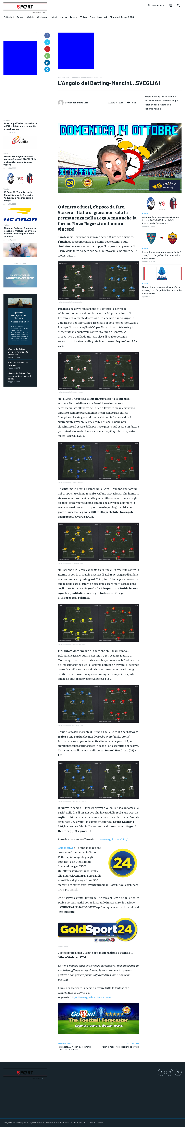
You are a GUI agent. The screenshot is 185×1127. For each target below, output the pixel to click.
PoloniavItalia (152, 104)
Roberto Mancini (153, 108)
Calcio (5, 153)
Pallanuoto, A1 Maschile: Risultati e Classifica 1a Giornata (74, 1048)
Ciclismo (6, 120)
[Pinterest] (47, 49)
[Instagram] (169, 1072)
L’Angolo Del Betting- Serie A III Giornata (19, 315)
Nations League (153, 100)
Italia (164, 96)
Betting (156, 96)
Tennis (6, 189)
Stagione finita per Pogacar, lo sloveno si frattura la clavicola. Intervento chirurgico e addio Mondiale (19, 232)
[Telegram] (47, 69)
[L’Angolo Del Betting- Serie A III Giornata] (20, 303)
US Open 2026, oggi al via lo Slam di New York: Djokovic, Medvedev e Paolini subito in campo (18, 196)
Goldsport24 (65, 847)
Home (60, 77)
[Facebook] (47, 35)
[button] (178, 5)
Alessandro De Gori (20, 321)
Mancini (172, 96)
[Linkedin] (47, 63)
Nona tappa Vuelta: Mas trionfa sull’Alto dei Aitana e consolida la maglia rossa (20, 126)
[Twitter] (47, 42)
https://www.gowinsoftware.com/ (91, 997)
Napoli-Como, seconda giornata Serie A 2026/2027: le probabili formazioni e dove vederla (162, 290)
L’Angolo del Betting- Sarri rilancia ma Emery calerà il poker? (19, 376)
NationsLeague (170, 100)
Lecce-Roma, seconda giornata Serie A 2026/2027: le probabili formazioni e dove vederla (161, 255)
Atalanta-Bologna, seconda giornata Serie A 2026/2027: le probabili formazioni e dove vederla (19, 160)
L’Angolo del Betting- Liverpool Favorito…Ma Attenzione (18, 352)
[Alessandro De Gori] (61, 102)
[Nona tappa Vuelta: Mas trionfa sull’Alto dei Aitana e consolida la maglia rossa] (20, 142)
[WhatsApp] (47, 56)
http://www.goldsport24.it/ (110, 839)
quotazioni (165, 104)
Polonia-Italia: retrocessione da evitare (120, 1046)
